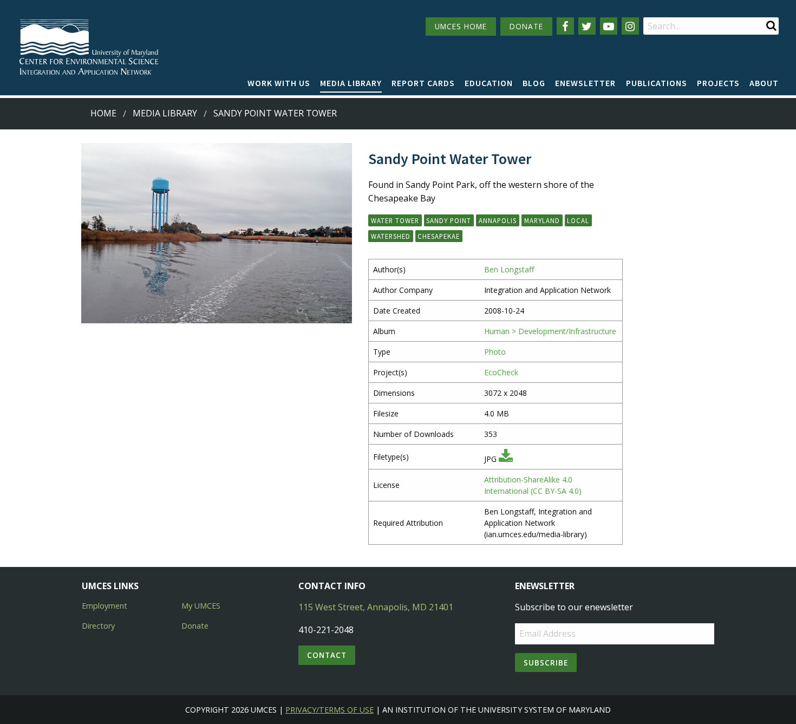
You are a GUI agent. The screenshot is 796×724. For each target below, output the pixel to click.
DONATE (526, 26)
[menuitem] (278, 83)
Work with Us (278, 82)
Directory (98, 626)
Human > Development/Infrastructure (550, 331)
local (578, 220)
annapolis (498, 220)
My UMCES (200, 606)
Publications (656, 82)
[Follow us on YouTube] (608, 26)
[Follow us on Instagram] (630, 26)
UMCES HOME (461, 26)
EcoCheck (501, 372)
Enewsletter (585, 82)
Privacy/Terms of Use (329, 710)
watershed (390, 236)
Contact (327, 655)
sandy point (448, 220)
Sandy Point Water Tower (275, 113)
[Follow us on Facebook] (565, 26)
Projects (718, 82)
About (764, 82)
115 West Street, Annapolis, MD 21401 (375, 607)
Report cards (423, 82)
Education (489, 82)
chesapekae (438, 236)
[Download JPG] (506, 459)
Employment (104, 606)
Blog (534, 82)
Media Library (351, 82)
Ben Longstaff (509, 269)
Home (103, 113)
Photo (495, 352)
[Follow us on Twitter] (587, 26)
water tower (395, 220)
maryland (542, 220)
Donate (194, 626)
